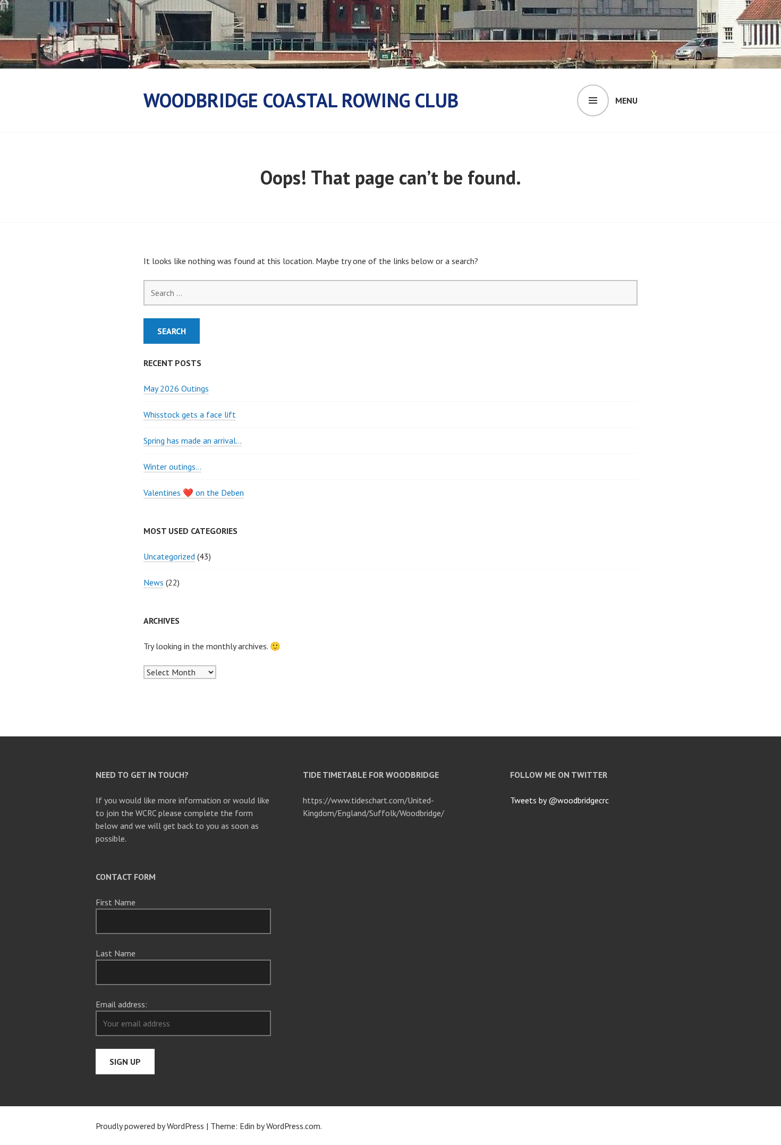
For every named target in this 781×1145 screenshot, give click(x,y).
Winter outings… (172, 466)
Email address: (121, 1004)
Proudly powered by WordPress (150, 1126)
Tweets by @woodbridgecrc (559, 800)
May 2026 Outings (176, 388)
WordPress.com (293, 1126)
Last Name (115, 953)
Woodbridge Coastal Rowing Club (301, 100)
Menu (626, 100)
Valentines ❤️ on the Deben (193, 492)
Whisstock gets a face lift (189, 414)
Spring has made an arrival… (192, 440)
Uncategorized (169, 556)
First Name (115, 902)
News (153, 582)
